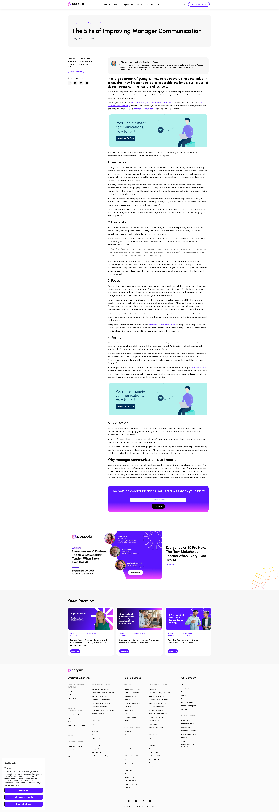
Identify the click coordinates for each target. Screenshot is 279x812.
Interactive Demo (98, 742)
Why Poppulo (152, 4)
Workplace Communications (158, 700)
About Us (184, 685)
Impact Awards (186, 692)
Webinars (95, 731)
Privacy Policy (185, 720)
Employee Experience (131, 4)
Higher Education (130, 781)
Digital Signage (109, 4)
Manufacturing (129, 774)
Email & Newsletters (75, 715)
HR (125, 745)
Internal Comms (129, 749)
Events (94, 728)
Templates (152, 766)
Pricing (126, 721)
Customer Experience (156, 707)
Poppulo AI (71, 691)
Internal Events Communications (103, 710)
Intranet (70, 718)
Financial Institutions (131, 784)
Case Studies (96, 738)
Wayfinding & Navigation (157, 696)
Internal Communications (76, 746)
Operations (128, 735)
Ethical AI (184, 738)
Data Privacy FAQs (187, 724)
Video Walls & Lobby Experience (159, 693)
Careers (184, 695)
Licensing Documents (188, 734)
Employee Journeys (74, 729)
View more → (171, 565)
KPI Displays (152, 689)
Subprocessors (186, 727)
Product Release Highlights (101, 756)
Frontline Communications (101, 703)
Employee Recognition (156, 717)
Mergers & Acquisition (99, 714)
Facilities (127, 738)
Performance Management (158, 703)
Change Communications (100, 689)
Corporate (127, 788)
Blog (89, 23)
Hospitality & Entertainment (133, 763)
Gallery (151, 763)
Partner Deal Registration (189, 706)
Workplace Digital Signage (76, 725)
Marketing (127, 731)
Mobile (70, 722)
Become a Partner (187, 702)
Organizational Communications (103, 693)
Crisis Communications (99, 696)
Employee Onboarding (99, 707)
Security (70, 702)
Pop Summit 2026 (155, 756)
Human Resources (74, 750)
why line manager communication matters (151, 102)
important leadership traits (162, 324)
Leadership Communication (101, 700)
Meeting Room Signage (157, 727)
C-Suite (70, 757)
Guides (94, 735)
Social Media (153, 724)
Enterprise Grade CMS (132, 689)
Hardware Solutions (131, 696)
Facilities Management (156, 710)
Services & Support (98, 752)
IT (68, 753)
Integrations (72, 698)
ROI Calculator (96, 745)
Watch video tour (76, 71)
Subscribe (158, 506)
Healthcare (128, 770)
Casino (126, 760)
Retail (126, 767)
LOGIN (182, 4)
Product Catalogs (154, 721)
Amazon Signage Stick (132, 703)
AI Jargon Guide (97, 749)
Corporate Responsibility (189, 731)
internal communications (145, 109)
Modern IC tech (199, 367)
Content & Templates (131, 693)
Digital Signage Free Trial (157, 759)
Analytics (71, 695)
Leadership (185, 699)
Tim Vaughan (127, 62)
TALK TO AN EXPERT (199, 4)
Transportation (129, 777)
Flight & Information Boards (158, 714)
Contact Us (185, 709)
